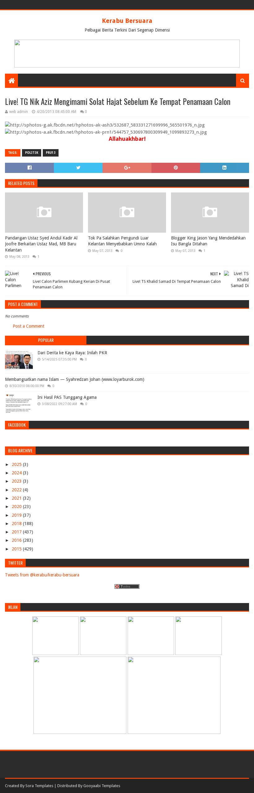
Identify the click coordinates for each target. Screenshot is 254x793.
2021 (17, 498)
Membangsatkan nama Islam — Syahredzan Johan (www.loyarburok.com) (74, 379)
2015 (17, 548)
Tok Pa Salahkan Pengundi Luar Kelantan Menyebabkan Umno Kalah (122, 241)
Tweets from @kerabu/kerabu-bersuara (42, 574)
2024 (17, 472)
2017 (17, 531)
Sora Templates (39, 785)
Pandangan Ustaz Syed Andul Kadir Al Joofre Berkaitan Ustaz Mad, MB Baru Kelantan (41, 243)
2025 (17, 464)
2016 (17, 540)
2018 (17, 523)
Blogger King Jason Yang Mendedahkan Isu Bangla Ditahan (208, 241)
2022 (17, 489)
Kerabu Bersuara (127, 20)
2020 (17, 506)
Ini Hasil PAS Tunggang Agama (67, 397)
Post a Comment (28, 326)
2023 (17, 481)
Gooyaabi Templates (101, 785)
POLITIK (31, 152)
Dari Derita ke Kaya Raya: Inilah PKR (72, 352)
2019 (17, 515)
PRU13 (50, 152)
